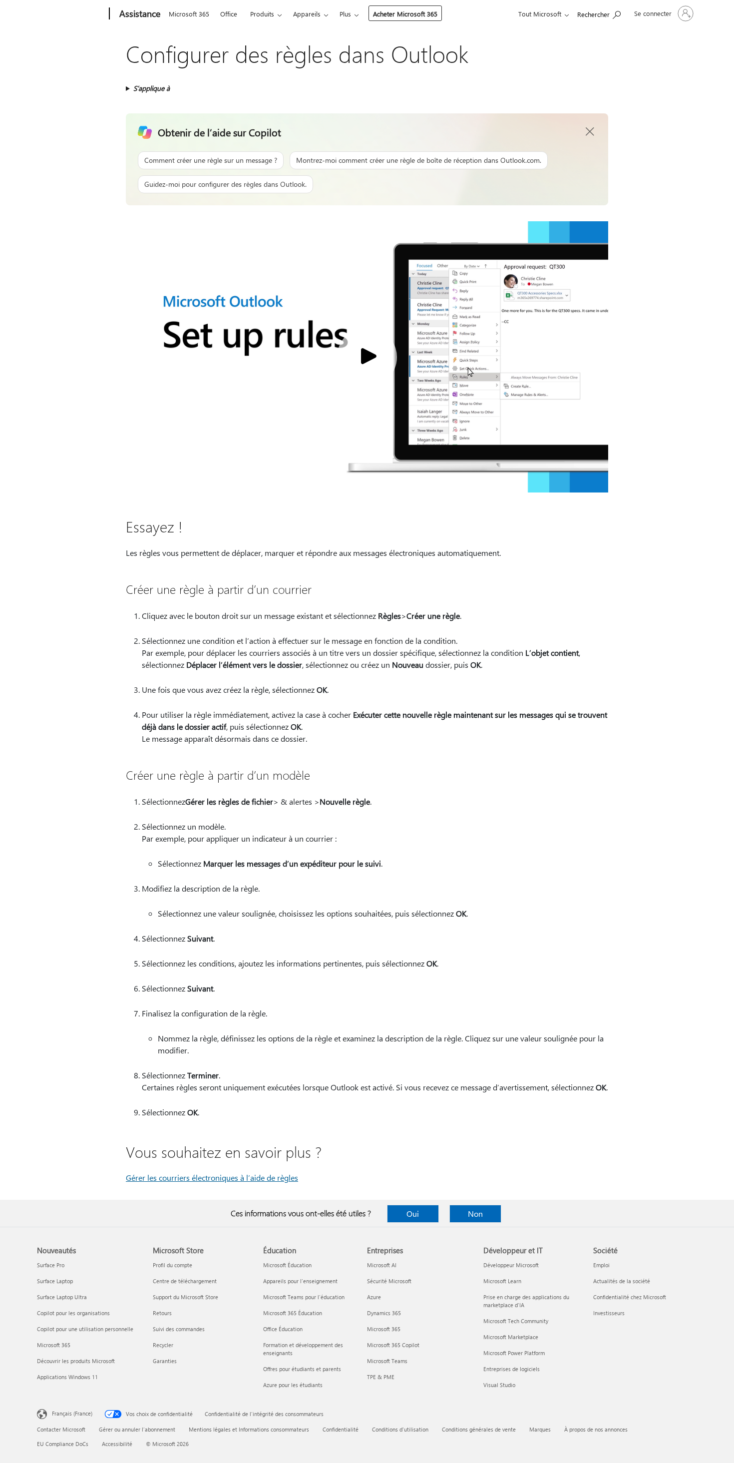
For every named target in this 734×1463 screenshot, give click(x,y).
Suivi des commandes (179, 1329)
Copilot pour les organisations (73, 1313)
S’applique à (151, 88)
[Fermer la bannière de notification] (590, 132)
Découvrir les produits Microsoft (76, 1361)
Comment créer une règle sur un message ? (210, 160)
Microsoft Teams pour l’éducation (304, 1297)
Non (475, 1213)
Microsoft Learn (502, 1281)
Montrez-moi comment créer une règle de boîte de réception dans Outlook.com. (418, 160)
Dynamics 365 (384, 1313)
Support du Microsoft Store (185, 1297)
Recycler (163, 1345)
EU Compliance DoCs (62, 1444)
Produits (262, 13)
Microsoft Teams (387, 1361)
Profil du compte (172, 1265)
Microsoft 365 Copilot (393, 1345)
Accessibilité (117, 1444)
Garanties (165, 1361)
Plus (345, 13)
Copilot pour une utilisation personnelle (85, 1329)
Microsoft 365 (189, 13)
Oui (412, 1213)
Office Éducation (283, 1329)
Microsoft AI (381, 1265)
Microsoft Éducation (287, 1265)
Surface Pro (50, 1265)
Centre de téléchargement (185, 1281)
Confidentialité (341, 1429)
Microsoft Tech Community (515, 1321)
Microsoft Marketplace (510, 1337)
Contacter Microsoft (61, 1429)
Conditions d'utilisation (400, 1429)
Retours (162, 1313)
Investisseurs (609, 1313)
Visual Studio (499, 1385)
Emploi (601, 1265)
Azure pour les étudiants (293, 1385)
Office (228, 13)
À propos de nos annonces (596, 1429)
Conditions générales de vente (479, 1429)
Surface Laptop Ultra (62, 1297)
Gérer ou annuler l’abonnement (137, 1429)
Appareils (307, 13)
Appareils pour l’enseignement (300, 1281)
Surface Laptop (55, 1281)
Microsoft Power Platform (514, 1353)
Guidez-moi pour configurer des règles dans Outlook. (225, 184)
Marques (540, 1429)
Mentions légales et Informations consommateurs (249, 1429)
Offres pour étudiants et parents (302, 1369)
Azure (374, 1297)
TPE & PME (380, 1377)
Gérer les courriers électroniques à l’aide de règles (212, 1177)
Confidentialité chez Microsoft (629, 1297)
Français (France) (72, 1413)
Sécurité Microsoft (389, 1281)
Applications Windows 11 (67, 1377)
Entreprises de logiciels (511, 1369)
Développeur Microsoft (511, 1265)
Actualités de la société (621, 1281)
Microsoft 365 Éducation (292, 1313)
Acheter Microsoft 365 (405, 13)
